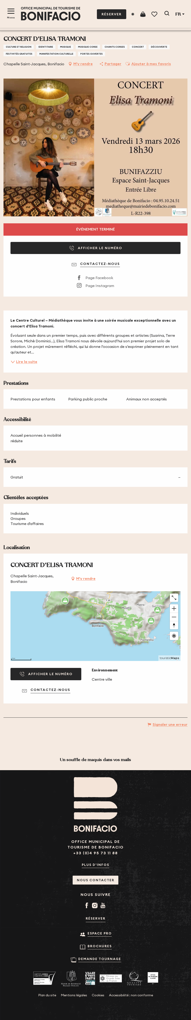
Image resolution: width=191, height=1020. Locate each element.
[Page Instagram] (96, 906)
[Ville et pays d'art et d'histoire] (90, 978)
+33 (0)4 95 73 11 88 (95, 853)
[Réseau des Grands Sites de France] (111, 978)
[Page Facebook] (87, 906)
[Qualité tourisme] (134, 978)
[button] (167, 14)
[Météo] (133, 14)
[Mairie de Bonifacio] (71, 978)
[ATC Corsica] (44, 978)
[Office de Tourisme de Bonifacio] (50, 14)
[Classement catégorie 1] (153, 978)
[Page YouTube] (104, 906)
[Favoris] (154, 14)
